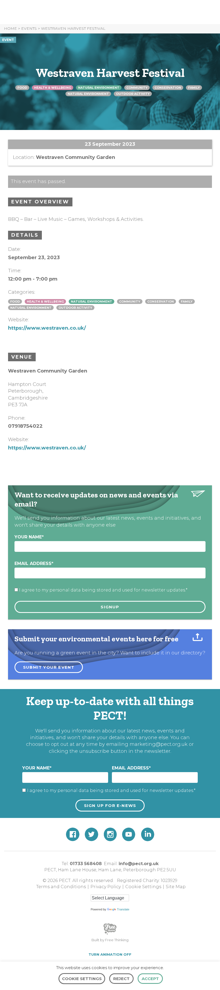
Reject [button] (121, 978)
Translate (123, 909)
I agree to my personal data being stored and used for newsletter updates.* (103, 590)
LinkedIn (147, 834)
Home (10, 28)
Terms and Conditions (61, 886)
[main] (110, 344)
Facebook (72, 834)
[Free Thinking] (110, 934)
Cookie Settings (143, 886)
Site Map (176, 886)
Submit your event (48, 667)
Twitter (91, 834)
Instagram (110, 834)
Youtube (128, 834)
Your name (29, 536)
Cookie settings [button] (82, 978)
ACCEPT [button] (150, 978)
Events (29, 28)
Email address (33, 563)
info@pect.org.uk (139, 863)
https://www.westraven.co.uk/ (47, 328)
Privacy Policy (105, 886)
